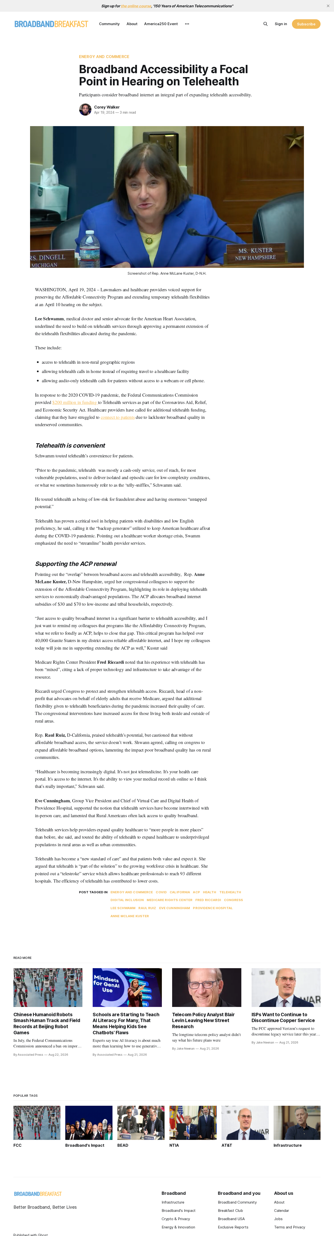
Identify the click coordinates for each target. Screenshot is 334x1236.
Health (209, 892)
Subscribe (306, 24)
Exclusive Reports (233, 1227)
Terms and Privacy (289, 1227)
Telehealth (230, 892)
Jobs (278, 1218)
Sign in (281, 23)
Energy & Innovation (178, 1227)
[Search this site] (265, 24)
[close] (328, 6)
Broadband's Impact (179, 1210)
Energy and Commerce (104, 56)
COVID (161, 892)
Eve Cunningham (174, 908)
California (180, 892)
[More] (187, 24)
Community (109, 23)
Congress (233, 900)
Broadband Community (237, 1202)
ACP (196, 892)
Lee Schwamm (123, 908)
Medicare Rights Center (169, 900)
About (132, 23)
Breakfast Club (230, 1210)
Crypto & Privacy (176, 1218)
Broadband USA (231, 1218)
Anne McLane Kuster (130, 916)
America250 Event (161, 23)
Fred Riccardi (208, 900)
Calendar (281, 1210)
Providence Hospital (213, 908)
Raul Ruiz (147, 908)
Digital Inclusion (127, 900)
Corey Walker (107, 107)
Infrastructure (173, 1202)
